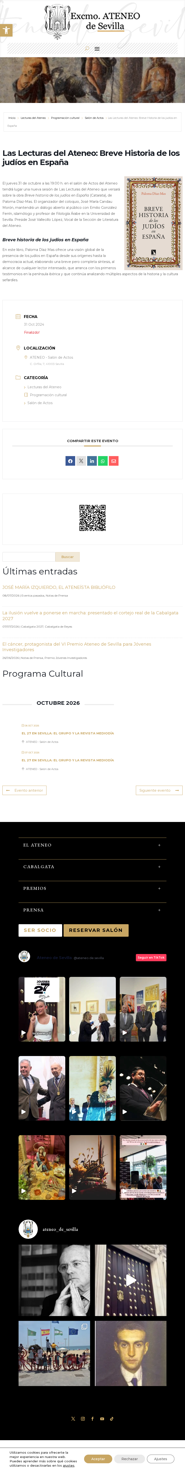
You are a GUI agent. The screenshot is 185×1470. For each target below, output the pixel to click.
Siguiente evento (155, 790)
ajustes (68, 1465)
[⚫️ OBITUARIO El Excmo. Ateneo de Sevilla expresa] (54, 1280)
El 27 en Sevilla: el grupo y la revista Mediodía (68, 733)
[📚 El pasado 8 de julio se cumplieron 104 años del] (130, 1356)
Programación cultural (65, 118)
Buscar (67, 557)
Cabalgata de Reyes (58, 626)
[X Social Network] (81, 461)
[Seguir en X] (73, 1419)
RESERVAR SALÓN (96, 930)
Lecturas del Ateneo (33, 118)
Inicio (11, 118)
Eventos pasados (32, 595)
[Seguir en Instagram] (83, 1419)
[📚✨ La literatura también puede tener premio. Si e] (130, 1280)
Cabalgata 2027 (32, 626)
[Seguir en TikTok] (112, 1419)
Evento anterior (28, 790)
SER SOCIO (40, 930)
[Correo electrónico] (114, 461)
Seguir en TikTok (151, 957)
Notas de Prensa (57, 595)
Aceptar (98, 1459)
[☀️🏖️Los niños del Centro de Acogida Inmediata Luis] (54, 1356)
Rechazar (129, 1459)
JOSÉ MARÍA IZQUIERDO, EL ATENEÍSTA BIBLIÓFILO (58, 587)
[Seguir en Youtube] (102, 1419)
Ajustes (160, 1459)
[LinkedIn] (92, 461)
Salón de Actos (94, 118)
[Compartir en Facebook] (70, 461)
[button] (6, 30)
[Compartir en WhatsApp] (103, 461)
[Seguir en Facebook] (92, 1419)
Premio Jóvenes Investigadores (66, 658)
